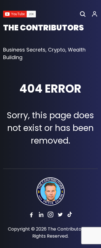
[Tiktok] (69, 215)
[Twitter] (60, 215)
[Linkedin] (41, 215)
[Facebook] (31, 215)
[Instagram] (50, 215)
